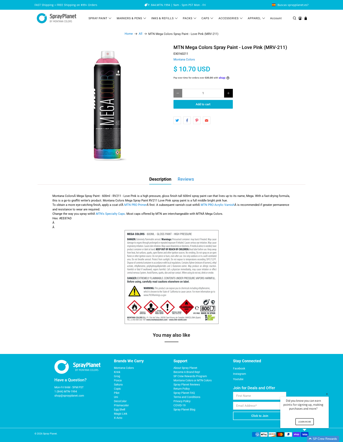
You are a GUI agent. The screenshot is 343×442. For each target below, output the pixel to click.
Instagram (239, 373)
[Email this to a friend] (206, 120)
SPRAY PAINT (98, 18)
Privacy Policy (182, 401)
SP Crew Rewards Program (190, 376)
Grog (117, 376)
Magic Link (120, 413)
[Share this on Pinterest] (197, 120)
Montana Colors (184, 59)
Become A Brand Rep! (186, 372)
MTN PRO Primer (135, 205)
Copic (117, 388)
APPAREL (254, 18)
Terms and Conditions (186, 397)
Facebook (239, 368)
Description (160, 179)
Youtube (238, 379)
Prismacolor (121, 405)
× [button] (327, 394)
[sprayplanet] (56, 18)
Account (276, 18)
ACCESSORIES (229, 18)
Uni (116, 397)
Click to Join (259, 416)
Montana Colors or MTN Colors (192, 380)
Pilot (116, 392)
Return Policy (181, 388)
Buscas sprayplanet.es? (292, 5)
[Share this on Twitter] (177, 120)
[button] (309, 439)
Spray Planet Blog (184, 409)
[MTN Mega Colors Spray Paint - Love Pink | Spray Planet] (108, 106)
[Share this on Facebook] (187, 120)
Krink (117, 372)
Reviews (186, 179)
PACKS (187, 18)
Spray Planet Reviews (186, 384)
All (140, 33)
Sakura (118, 384)
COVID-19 (179, 405)
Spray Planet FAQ (184, 392)
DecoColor (120, 401)
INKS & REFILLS (162, 18)
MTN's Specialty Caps (110, 214)
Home (129, 33)
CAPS (205, 18)
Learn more (304, 421)
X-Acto (118, 417)
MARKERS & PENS (129, 18)
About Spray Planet (185, 367)
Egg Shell (119, 409)
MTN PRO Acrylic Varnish (217, 205)
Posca (118, 380)
